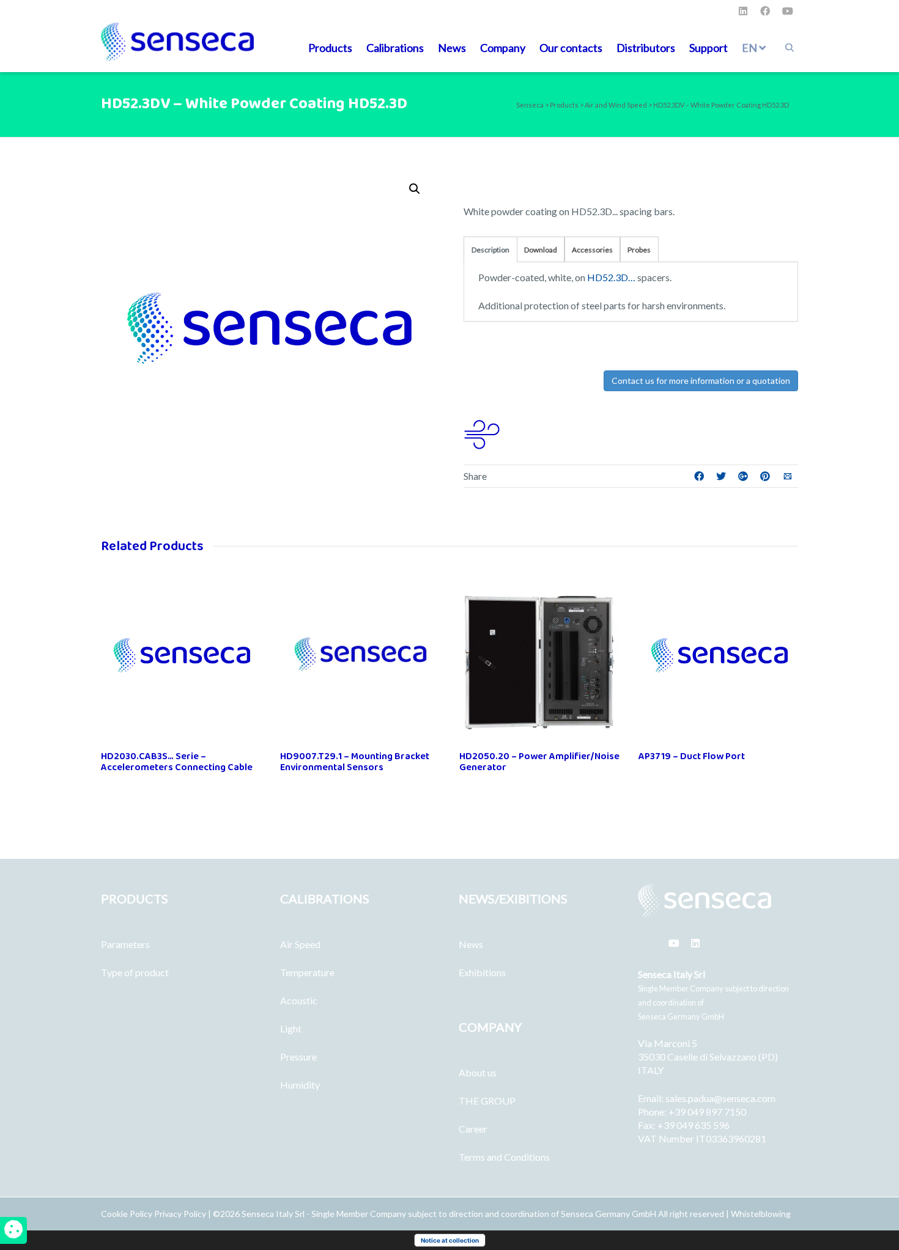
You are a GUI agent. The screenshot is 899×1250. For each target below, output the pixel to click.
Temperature (307, 972)
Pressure (298, 1056)
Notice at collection (450, 1240)
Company (502, 47)
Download (540, 249)
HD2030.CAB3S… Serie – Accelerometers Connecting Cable (177, 762)
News (452, 47)
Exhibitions (482, 972)
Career (473, 1128)
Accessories (592, 249)
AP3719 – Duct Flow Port (691, 756)
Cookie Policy (127, 1213)
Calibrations (395, 47)
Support (708, 47)
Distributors (645, 47)
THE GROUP (487, 1100)
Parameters (125, 944)
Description (490, 249)
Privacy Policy (180, 1213)
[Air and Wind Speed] (482, 432)
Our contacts (570, 47)
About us (478, 1072)
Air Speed (300, 944)
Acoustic (298, 1000)
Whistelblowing (761, 1213)
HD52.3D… (611, 277)
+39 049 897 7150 (707, 1111)
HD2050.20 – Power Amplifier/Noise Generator (539, 762)
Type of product (135, 972)
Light (291, 1028)
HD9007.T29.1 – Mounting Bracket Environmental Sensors (354, 762)
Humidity (300, 1084)
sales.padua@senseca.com (720, 1098)
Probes (639, 249)
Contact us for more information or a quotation (701, 380)
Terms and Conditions (504, 1157)
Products (330, 47)
